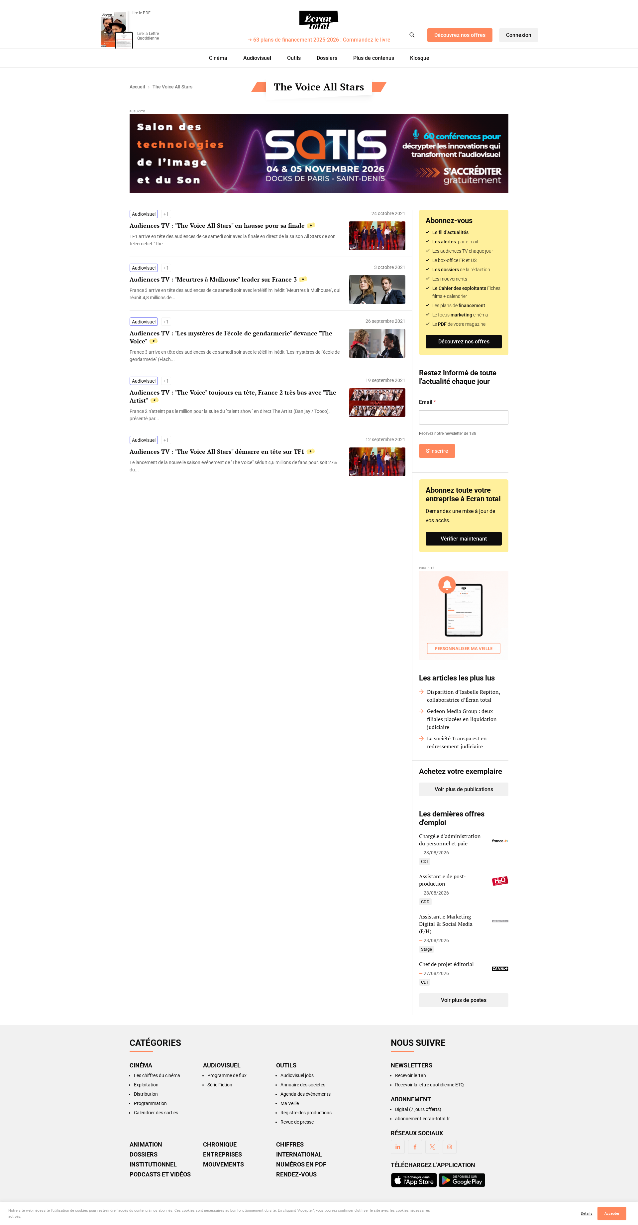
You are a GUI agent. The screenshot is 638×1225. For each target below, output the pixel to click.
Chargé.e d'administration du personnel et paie (450, 839)
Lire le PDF (141, 13)
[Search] (412, 35)
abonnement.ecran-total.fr (422, 1118)
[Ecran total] (319, 20)
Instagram (450, 1147)
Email (427, 402)
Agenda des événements (305, 1094)
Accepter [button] (611, 1213)
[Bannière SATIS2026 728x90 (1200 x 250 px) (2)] (319, 153)
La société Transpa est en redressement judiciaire (457, 742)
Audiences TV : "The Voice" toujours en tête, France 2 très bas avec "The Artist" (233, 396)
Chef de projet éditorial (446, 964)
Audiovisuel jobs (297, 1075)
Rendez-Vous (296, 1174)
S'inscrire (437, 451)
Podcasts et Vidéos (160, 1174)
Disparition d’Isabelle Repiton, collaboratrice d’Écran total (463, 695)
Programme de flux (227, 1075)
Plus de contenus (373, 58)
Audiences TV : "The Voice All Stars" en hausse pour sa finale (217, 225)
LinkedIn (398, 1147)
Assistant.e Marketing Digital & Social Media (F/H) (446, 924)
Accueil (137, 86)
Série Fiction (219, 1084)
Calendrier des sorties (156, 1112)
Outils (294, 58)
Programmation (150, 1103)
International (299, 1154)
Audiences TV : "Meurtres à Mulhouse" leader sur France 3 (213, 279)
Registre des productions (306, 1112)
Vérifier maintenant (464, 539)
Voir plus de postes (463, 1000)
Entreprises (222, 1154)
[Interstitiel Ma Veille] (463, 615)
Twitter (432, 1147)
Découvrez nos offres (459, 35)
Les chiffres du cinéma (157, 1075)
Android (462, 1180)
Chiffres (290, 1144)
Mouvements (223, 1164)
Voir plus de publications (464, 789)
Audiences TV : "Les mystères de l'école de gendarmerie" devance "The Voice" (231, 337)
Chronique (220, 1144)
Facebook (415, 1147)
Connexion (518, 35)
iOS (414, 1180)
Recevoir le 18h (410, 1075)
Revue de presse (297, 1122)
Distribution (146, 1094)
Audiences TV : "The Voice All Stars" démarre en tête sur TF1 (217, 451)
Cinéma (218, 58)
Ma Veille (289, 1103)
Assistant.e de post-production (442, 880)
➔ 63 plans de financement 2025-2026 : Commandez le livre (319, 40)
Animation (146, 1144)
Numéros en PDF (301, 1164)
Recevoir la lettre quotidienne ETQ (429, 1084)
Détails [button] (586, 1213)
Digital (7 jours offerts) (418, 1109)
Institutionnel (153, 1164)
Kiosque (419, 58)
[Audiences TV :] (236, 240)
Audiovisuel (257, 58)
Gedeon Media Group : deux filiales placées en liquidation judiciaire (462, 719)
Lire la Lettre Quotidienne (148, 36)
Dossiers (327, 58)
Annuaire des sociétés (302, 1084)
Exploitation (146, 1084)
